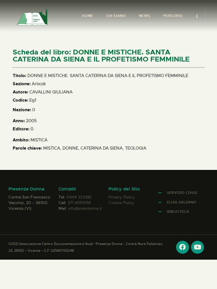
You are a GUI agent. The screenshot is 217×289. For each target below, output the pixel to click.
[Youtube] (197, 247)
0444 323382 (79, 197)
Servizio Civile (182, 192)
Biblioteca (178, 211)
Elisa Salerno (181, 202)
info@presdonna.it (85, 208)
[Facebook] (182, 247)
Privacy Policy (121, 197)
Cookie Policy (121, 202)
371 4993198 (79, 202)
